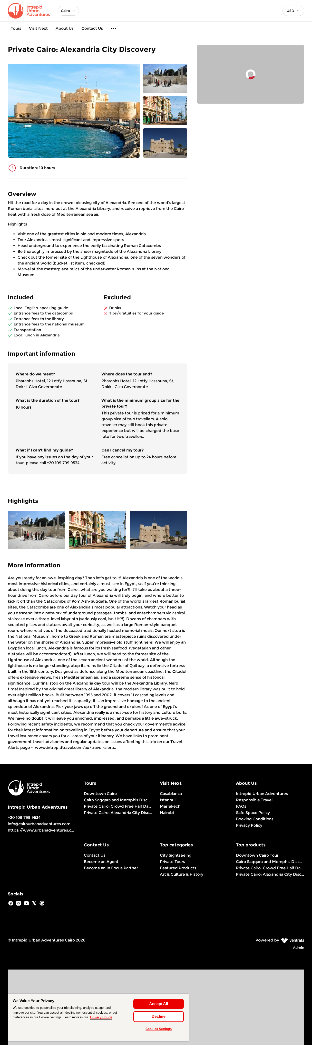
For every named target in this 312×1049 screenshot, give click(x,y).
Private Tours (172, 861)
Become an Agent (101, 861)
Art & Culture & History (181, 874)
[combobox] (293, 11)
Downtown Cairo (100, 793)
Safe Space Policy (253, 812)
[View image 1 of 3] (165, 78)
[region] (98, 1017)
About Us (65, 28)
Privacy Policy (249, 825)
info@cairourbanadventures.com (39, 824)
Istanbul (168, 800)
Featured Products (178, 868)
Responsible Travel (254, 800)
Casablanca (171, 793)
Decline (159, 1016)
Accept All (158, 1004)
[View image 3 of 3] (165, 143)
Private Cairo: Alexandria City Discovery (118, 812)
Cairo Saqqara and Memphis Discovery (118, 800)
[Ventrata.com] (291, 940)
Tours (16, 28)
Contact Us (92, 28)
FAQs (241, 806)
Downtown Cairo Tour (257, 855)
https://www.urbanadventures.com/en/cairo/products (62, 830)
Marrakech (170, 806)
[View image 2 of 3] (165, 111)
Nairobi (167, 812)
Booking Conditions (254, 819)
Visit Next (38, 28)
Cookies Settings (159, 1029)
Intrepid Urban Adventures (262, 793)
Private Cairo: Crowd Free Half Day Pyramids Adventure (118, 806)
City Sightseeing (175, 855)
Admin (298, 947)
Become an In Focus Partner (111, 868)
